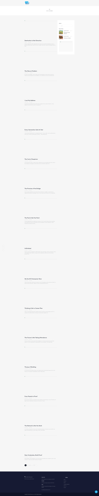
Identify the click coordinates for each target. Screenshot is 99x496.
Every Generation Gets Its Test (34, 130)
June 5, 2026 (26, 368)
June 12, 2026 (26, 339)
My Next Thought (66, 30)
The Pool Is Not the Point (32, 218)
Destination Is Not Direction (33, 40)
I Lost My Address (30, 100)
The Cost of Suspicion (31, 159)
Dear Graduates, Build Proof (33, 455)
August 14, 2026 (26, 72)
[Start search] (73, 3)
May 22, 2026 (26, 427)
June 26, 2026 (26, 280)
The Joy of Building (30, 367)
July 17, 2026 (26, 190)
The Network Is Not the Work (33, 426)
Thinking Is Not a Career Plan (34, 308)
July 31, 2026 (26, 131)
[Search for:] (66, 25)
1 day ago (26, 42)
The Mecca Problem (31, 71)
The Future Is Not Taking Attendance (36, 337)
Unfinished (28, 248)
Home (47, 10)
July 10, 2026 (26, 219)
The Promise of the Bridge (33, 188)
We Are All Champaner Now (33, 279)
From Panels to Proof (31, 396)
